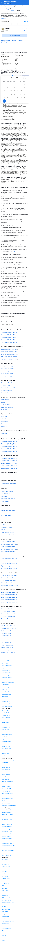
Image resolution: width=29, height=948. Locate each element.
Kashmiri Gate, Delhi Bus (7, 491)
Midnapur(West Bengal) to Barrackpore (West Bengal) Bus (15, 359)
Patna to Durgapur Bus (6, 852)
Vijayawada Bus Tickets (6, 739)
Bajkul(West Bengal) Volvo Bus (8, 625)
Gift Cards (4, 935)
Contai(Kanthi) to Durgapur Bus (8, 366)
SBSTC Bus (4, 433)
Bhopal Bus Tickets (6, 753)
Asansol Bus (4, 426)
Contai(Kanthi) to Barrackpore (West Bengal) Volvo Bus (14, 563)
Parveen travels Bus (6, 764)
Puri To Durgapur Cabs (6, 642)
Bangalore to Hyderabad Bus (8, 682)
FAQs (3, 930)
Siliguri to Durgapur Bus (6, 812)
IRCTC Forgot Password (7, 900)
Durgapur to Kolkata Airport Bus (8, 475)
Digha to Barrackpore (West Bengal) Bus (10, 349)
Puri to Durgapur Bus (6, 821)
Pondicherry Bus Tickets (7, 734)
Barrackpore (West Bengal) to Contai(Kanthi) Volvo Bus (14, 597)
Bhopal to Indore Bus (6, 696)
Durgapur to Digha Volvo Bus (8, 616)
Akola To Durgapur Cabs (7, 645)
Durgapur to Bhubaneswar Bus (8, 387)
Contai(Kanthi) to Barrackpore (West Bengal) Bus (12, 354)
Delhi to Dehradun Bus (6, 672)
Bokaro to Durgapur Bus (7, 833)
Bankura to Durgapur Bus (7, 848)
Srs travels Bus (5, 784)
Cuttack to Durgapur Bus (7, 838)
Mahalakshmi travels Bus (7, 788)
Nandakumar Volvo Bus (6, 630)
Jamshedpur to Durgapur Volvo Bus (9, 585)
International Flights (6, 866)
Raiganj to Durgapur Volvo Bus (8, 582)
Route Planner (5, 876)
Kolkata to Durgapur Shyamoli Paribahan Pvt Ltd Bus (13, 458)
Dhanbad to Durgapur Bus (7, 831)
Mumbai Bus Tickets (6, 727)
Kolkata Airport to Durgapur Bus (8, 483)
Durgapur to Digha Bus (6, 390)
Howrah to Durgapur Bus (7, 371)
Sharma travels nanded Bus (7, 781)
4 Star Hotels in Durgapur (7, 530)
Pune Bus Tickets (5, 736)
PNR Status (4, 885)
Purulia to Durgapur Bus (7, 836)
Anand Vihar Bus (5, 501)
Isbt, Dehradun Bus (5, 493)
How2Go (3, 940)
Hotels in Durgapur (5, 525)
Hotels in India (5, 890)
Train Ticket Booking (6, 873)
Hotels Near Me (5, 893)
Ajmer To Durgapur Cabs (7, 647)
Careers (3, 918)
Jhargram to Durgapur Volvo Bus (9, 577)
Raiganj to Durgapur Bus (7, 373)
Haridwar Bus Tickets (6, 746)
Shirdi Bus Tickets (5, 722)
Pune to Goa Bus (5, 699)
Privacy (3, 914)
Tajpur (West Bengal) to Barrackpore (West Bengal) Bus (14, 356)
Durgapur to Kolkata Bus (7, 383)
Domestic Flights (5, 864)
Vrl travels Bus (5, 772)
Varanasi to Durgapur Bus (7, 824)
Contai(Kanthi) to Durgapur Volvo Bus (10, 575)
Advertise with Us (5, 933)
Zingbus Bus (4, 776)
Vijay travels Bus (5, 800)
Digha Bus (3, 402)
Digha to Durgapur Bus (6, 817)
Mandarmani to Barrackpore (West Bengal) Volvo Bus (13, 561)
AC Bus (3, 508)
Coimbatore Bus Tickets (6, 724)
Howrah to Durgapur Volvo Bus (8, 580)
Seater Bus (3, 518)
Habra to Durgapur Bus (6, 855)
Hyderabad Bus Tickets (6, 715)
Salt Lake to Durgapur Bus (7, 819)
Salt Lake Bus (4, 421)
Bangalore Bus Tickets (6, 712)
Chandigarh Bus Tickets (6, 748)
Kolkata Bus (4, 419)
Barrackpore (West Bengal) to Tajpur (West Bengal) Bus (14, 342)
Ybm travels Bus (5, 796)
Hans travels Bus (5, 762)
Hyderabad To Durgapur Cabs (8, 652)
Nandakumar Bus (5, 409)
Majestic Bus (4, 496)
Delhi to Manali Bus (6, 660)
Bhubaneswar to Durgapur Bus (8, 814)
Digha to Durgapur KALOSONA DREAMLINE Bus (12, 468)
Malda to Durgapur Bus (6, 840)
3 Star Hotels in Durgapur (7, 527)
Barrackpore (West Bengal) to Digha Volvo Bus (12, 592)
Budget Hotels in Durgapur (7, 532)
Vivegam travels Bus (6, 767)
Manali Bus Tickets (5, 729)
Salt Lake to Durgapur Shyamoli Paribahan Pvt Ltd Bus (14, 463)
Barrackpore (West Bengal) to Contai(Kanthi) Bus (12, 337)
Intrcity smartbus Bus (6, 791)
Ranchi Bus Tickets (6, 755)
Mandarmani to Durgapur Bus (8, 843)
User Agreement (5, 911)
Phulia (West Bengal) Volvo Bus (8, 628)
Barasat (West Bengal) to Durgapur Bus (10, 829)
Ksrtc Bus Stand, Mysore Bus (8, 498)
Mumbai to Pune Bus (6, 701)
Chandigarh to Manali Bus (7, 706)
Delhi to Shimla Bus (6, 691)
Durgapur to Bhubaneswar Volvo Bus (10, 614)
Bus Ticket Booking (6, 869)
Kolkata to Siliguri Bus (6, 694)
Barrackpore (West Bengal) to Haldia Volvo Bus (12, 599)
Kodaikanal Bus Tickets (6, 743)
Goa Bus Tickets (5, 710)
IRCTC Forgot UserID (6, 897)
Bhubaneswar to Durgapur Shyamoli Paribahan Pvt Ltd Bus (15, 460)
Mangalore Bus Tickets (6, 741)
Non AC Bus (4, 513)
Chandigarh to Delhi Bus (7, 665)
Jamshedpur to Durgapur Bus (8, 376)
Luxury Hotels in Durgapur (7, 534)
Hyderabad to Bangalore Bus (8, 679)
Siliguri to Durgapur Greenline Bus (9, 465)
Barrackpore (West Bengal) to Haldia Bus (11, 340)
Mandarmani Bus (5, 399)
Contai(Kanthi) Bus (5, 404)
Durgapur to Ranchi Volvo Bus (8, 619)
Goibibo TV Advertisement (7, 925)
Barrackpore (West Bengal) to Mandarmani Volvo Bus (13, 594)
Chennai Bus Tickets (6, 717)
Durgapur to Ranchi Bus (6, 392)
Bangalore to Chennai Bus (7, 677)
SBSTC (7, 29)
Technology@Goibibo (6, 928)
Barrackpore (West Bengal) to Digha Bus (10, 332)
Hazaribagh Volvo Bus (6, 635)
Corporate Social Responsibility (8, 921)
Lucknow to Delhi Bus (6, 703)
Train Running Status (6, 883)
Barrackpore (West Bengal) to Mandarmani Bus (12, 335)
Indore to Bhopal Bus (6, 689)
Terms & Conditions (6, 909)
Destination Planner (6, 878)
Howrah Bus (4, 416)
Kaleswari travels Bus (6, 786)
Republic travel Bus (6, 774)
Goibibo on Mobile (5, 923)
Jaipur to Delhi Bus (5, 663)
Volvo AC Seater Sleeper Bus (8, 510)
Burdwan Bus (4, 424)
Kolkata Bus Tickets (6, 732)
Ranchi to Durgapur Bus (7, 826)
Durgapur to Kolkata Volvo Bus (8, 609)
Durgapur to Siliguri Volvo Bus (8, 611)
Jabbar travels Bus (5, 779)
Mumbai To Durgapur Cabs (7, 650)
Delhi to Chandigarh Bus (7, 675)
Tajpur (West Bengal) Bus (7, 407)
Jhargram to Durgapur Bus (7, 368)
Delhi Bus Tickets (5, 720)
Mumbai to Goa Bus (6, 670)
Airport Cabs (4, 888)
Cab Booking (4, 871)
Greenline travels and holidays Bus (9, 760)
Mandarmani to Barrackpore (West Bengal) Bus (12, 351)
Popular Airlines (5, 895)
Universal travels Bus (6, 769)
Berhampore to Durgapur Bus (8, 850)
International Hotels (6, 861)
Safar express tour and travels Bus (9, 805)
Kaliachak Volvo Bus (6, 633)
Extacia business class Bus (7, 793)
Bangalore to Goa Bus (6, 667)
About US (4, 906)
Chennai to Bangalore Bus (7, 687)
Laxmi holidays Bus (6, 803)
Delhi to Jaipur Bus (5, 684)
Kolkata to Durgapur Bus (7, 809)
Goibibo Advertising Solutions (8, 902)
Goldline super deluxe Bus (7, 798)
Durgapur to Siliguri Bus (6, 385)
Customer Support (5, 916)
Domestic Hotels (5, 859)
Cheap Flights (4, 881)
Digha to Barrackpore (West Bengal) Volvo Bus (12, 558)
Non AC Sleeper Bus (6, 515)
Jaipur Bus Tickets (5, 751)
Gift (2, 937)
